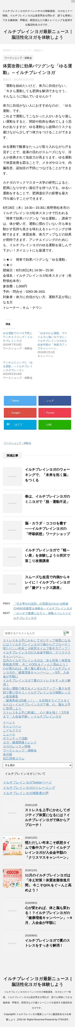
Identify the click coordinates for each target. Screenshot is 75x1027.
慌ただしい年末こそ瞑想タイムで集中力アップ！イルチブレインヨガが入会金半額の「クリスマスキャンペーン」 (37, 652)
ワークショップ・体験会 (17, 443)
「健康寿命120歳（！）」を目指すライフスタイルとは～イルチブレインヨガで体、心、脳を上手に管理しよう (37, 704)
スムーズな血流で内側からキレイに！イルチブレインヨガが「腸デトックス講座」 (47, 582)
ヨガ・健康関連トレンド (20, 742)
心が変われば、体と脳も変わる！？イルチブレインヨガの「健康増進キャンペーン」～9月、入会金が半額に (37, 672)
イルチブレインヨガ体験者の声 (26, 793)
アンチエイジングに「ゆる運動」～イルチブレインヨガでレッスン (17, 366)
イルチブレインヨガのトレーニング (29, 788)
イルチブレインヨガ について (25, 773)
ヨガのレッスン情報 (17, 746)
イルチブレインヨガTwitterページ (27, 782)
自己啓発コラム (13, 758)
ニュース (9, 734)
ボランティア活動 (15, 738)
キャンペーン (12, 726)
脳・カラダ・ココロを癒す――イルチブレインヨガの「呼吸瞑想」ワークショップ (47, 528)
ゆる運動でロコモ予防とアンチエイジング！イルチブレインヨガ (17, 337)
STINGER (63, 1019)
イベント (9, 722)
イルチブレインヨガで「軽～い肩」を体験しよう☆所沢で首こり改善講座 (47, 555)
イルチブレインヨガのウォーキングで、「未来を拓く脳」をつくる (47, 475)
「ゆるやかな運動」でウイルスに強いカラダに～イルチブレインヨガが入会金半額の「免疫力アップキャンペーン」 (52, 341)
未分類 (7, 754)
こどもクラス (12, 730)
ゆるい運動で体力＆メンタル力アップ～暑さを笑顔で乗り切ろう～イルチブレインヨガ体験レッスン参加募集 (37, 692)
